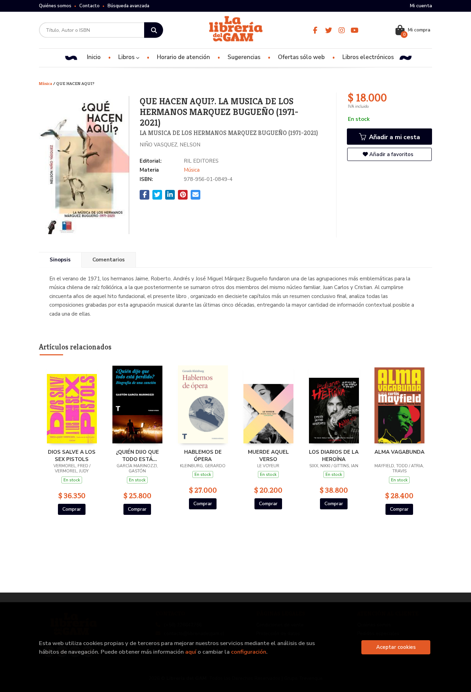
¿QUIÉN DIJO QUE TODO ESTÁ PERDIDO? (137, 455)
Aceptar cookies (396, 647)
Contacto (89, 6)
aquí (190, 652)
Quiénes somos (55, 6)
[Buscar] (153, 30)
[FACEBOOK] (315, 30)
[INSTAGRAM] (341, 30)
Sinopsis (60, 259)
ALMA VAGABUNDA (399, 452)
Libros (127, 57)
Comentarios (108, 259)
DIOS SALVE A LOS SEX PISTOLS (72, 455)
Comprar (71, 509)
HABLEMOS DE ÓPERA (203, 455)
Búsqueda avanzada (128, 6)
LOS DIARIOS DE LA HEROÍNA (334, 455)
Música (46, 83)
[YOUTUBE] (354, 30)
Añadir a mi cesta (393, 137)
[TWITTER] (328, 30)
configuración (248, 652)
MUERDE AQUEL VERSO (268, 455)
